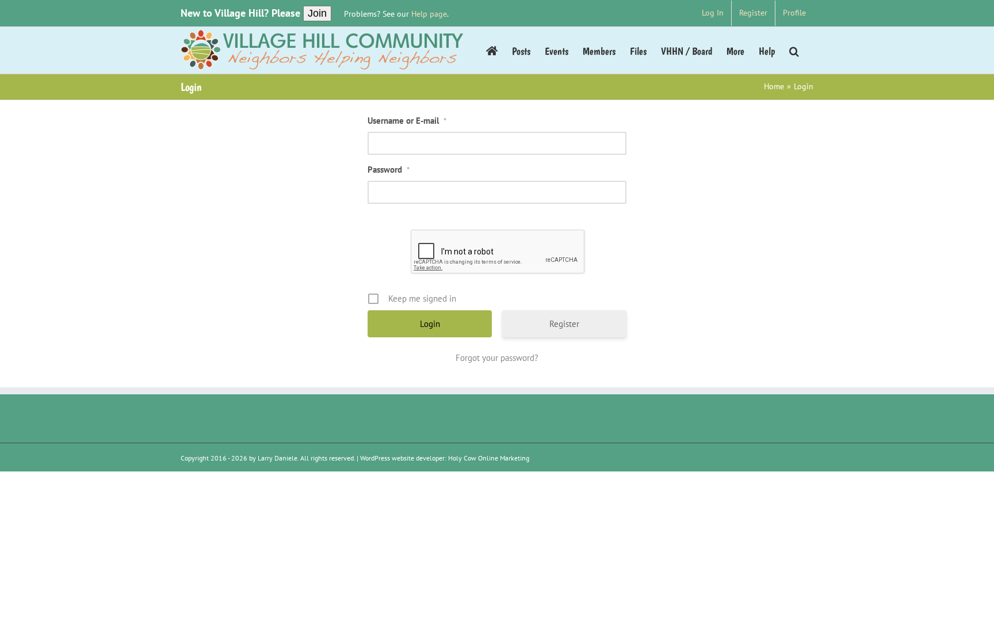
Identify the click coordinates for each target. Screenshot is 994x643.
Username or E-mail (407, 120)
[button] (794, 50)
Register (564, 323)
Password (389, 169)
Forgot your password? (497, 357)
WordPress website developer (402, 458)
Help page (429, 14)
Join (317, 13)
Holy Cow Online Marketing (488, 458)
